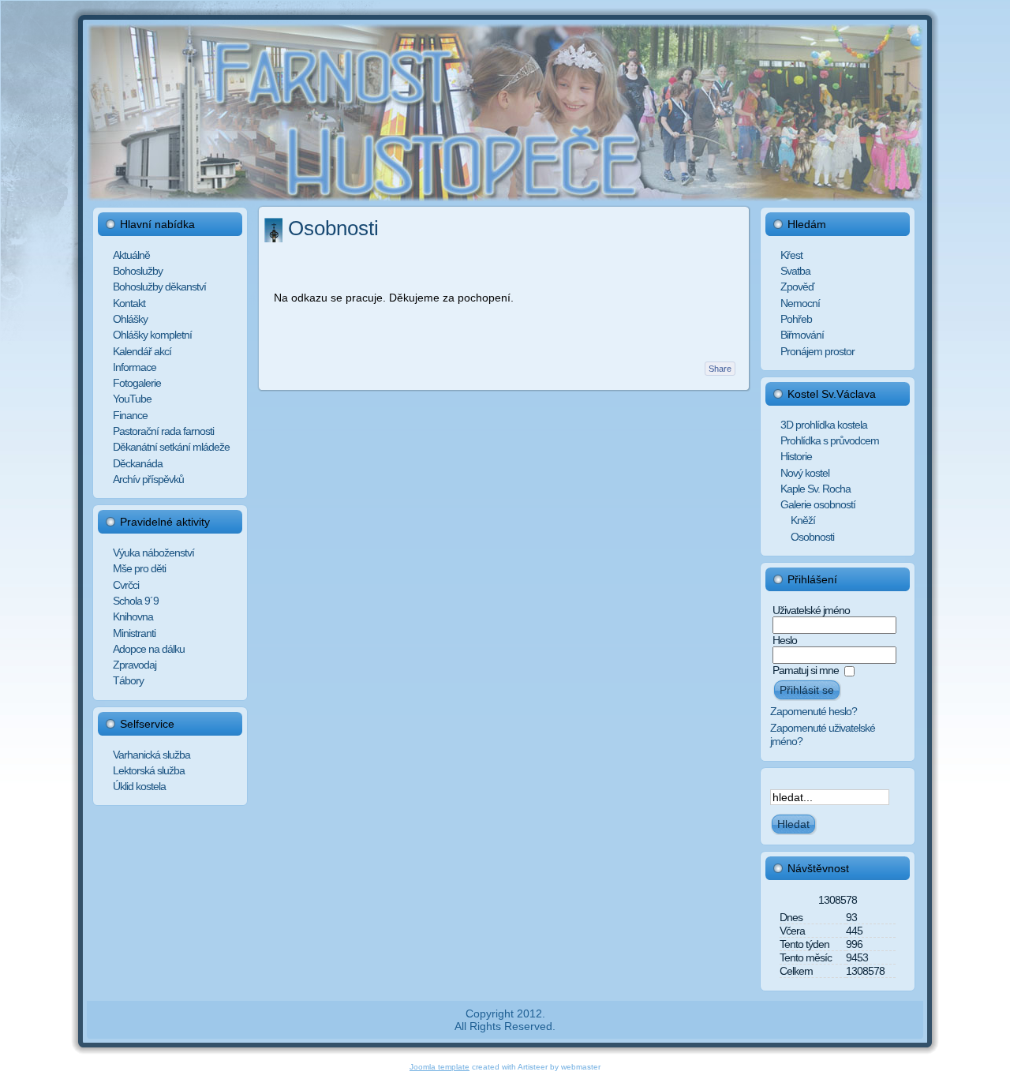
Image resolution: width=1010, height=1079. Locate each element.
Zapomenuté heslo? (813, 711)
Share (720, 368)
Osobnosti (333, 228)
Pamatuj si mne (805, 670)
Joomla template (439, 1066)
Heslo (784, 640)
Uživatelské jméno (811, 610)
